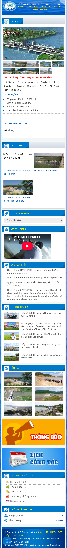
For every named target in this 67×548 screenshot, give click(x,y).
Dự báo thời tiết (18, 482)
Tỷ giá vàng (16, 491)
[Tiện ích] (33, 469)
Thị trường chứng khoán (23, 496)
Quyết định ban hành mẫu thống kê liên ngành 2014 (34, 272)
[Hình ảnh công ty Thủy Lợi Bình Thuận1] (18, 385)
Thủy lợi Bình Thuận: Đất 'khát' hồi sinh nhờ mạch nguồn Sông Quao (41, 335)
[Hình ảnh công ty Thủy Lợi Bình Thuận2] (49, 385)
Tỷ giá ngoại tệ (18, 486)
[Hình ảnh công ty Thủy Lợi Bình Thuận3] (18, 399)
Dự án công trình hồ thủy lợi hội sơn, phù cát (16, 199)
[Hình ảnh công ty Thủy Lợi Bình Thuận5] (18, 414)
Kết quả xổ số (17, 500)
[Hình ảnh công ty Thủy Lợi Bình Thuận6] (49, 414)
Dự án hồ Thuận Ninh (45, 170)
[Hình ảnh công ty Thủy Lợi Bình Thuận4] (49, 399)
